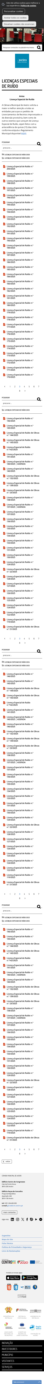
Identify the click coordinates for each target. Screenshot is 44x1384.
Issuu (31, 1219)
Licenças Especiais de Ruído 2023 (17, 917)
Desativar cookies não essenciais (19, 24)
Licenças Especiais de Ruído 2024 (17, 662)
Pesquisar (6, 142)
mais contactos (9, 1212)
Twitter (22, 1219)
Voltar (8, 1161)
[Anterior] (5, 386)
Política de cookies (28, 5)
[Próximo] (24, 391)
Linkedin (12, 1219)
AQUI (23, 133)
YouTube (36, 1220)
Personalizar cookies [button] (13, 11)
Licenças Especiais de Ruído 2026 (17, 154)
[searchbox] (22, 47)
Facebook (27, 1219)
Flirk (40, 1219)
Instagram (17, 1219)
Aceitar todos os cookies (15, 17)
